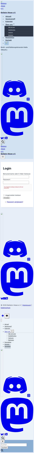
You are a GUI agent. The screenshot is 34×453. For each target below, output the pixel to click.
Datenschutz (5, 308)
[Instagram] (28, 100)
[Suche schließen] (3, 441)
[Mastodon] (17, 135)
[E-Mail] (4, 139)
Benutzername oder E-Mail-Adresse (16, 174)
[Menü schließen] (1, 320)
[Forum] (1, 100)
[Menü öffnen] (3, 157)
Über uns (7, 331)
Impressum (27, 305)
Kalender (7, 328)
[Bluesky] (2, 139)
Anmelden (6, 198)
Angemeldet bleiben (13, 195)
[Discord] (14, 100)
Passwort (6, 179)
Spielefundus (11, 30)
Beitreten (10, 35)
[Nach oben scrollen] (3, 316)
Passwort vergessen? (15, 202)
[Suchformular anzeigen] (3, 141)
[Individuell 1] (2, 396)
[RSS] (6, 139)
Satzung (10, 32)
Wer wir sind (11, 27)
